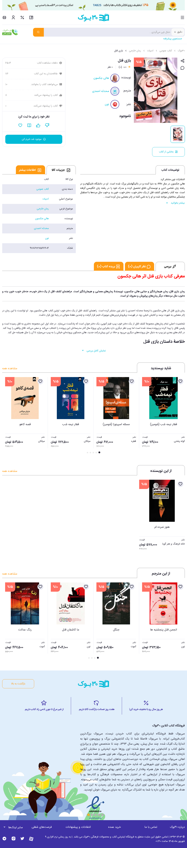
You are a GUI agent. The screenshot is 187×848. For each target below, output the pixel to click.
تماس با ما (150, 827)
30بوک (181, 51)
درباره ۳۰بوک (177, 827)
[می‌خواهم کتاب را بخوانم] (29, 125)
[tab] (61, 169)
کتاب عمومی (165, 51)
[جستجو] (38, 32)
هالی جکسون (101, 78)
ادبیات (150, 51)
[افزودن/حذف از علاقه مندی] (180, 381)
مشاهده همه (9, 368)
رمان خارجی (135, 51)
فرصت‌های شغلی (42, 827)
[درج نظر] (182, 68)
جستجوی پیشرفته (172, 39)
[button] (7, 416)
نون (107, 104)
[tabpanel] (39, 213)
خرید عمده (114, 827)
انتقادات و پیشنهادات (78, 827)
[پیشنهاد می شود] (38, 125)
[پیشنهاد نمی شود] (47, 125)
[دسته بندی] (182, 17)
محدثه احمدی (100, 91)
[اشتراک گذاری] (182, 61)
